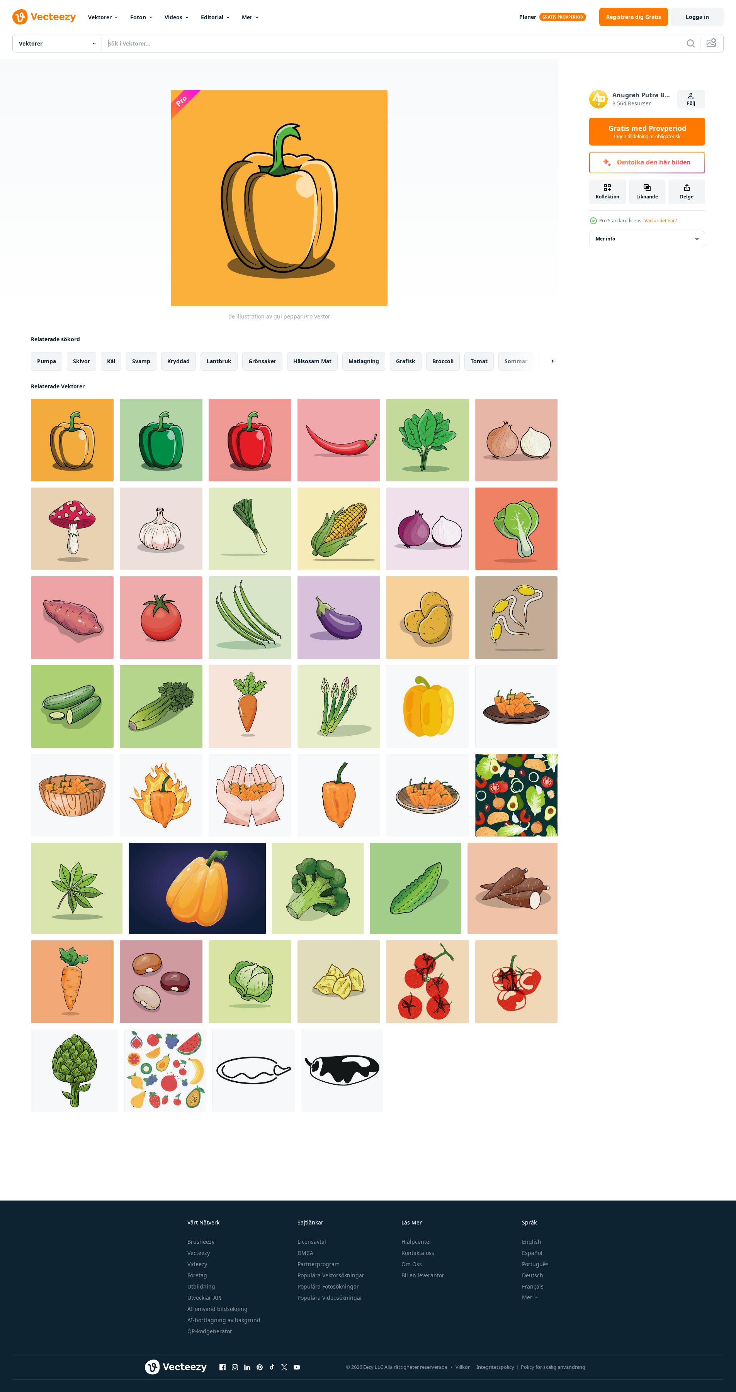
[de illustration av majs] (338, 529)
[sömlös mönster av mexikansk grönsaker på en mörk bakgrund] (516, 795)
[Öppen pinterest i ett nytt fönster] (260, 1367)
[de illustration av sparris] (338, 706)
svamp (141, 361)
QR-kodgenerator (209, 1331)
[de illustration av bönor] (161, 981)
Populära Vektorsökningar (330, 1275)
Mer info (605, 238)
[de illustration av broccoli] (318, 888)
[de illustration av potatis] (427, 617)
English (531, 1241)
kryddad (178, 361)
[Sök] (690, 43)
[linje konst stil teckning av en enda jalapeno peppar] (253, 1070)
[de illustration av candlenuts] (338, 981)
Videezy (197, 1264)
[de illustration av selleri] (161, 706)
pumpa (46, 361)
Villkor (463, 1366)
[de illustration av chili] (338, 440)
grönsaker (262, 361)
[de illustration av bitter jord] (415, 888)
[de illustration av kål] (250, 981)
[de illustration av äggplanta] (338, 617)
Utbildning (201, 1286)
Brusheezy (200, 1241)
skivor (81, 361)
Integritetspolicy (495, 1366)
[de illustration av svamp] (72, 529)
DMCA (305, 1253)
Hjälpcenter (416, 1241)
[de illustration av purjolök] (250, 529)
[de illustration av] (76, 888)
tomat (479, 361)
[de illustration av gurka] (72, 706)
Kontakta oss (417, 1253)
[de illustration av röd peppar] (250, 440)
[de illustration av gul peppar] (72, 440)
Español (532, 1253)
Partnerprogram (318, 1264)
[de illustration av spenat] (427, 440)
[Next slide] (546, 361)
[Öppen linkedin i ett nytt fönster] (247, 1367)
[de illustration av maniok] (512, 888)
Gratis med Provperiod (647, 132)
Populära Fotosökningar (328, 1286)
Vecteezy (198, 1253)
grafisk (405, 361)
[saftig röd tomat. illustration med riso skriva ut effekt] (427, 981)
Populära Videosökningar (329, 1297)
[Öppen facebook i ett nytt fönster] (222, 1367)
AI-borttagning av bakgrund (223, 1320)
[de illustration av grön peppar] (161, 440)
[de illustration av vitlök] (161, 529)
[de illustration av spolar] (516, 617)
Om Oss (411, 1264)
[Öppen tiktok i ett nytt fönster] (272, 1367)
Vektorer (100, 17)
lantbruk (219, 361)
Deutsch (532, 1275)
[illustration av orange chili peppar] (516, 706)
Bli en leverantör (422, 1275)
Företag (197, 1275)
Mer (247, 17)
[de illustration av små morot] (250, 706)
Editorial (212, 17)
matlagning (363, 361)
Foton (138, 17)
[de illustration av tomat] (161, 617)
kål (111, 361)
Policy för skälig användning (553, 1366)
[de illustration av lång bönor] (250, 617)
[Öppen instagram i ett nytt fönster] (235, 1367)
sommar (516, 361)
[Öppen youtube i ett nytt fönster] (297, 1367)
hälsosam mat (312, 361)
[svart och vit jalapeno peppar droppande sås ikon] (342, 1070)
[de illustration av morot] (72, 981)
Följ (691, 103)
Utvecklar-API (204, 1297)
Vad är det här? (660, 220)
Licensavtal (311, 1241)
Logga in (697, 16)
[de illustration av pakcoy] (516, 529)
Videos (173, 17)
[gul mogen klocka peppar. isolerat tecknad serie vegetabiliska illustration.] (197, 888)
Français (533, 1286)
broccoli (443, 361)
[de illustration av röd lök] (427, 529)
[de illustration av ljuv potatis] (72, 617)
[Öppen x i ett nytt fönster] (284, 1367)
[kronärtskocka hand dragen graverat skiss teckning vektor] (74, 1070)
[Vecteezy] (44, 17)
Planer (527, 16)
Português (535, 1264)
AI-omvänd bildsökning (217, 1308)
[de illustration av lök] (516, 440)
